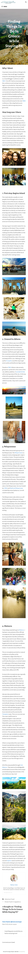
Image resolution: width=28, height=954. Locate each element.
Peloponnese (18, 452)
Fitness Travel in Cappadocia (13, 902)
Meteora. (21, 630)
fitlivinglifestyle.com (8, 892)
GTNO (5, 488)
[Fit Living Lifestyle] (8, 2)
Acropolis (9, 361)
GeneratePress (22, 951)
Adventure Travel (9, 899)
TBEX (3, 81)
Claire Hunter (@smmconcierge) (12, 922)
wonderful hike (20, 372)
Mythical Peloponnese (16, 488)
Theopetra (5, 714)
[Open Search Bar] (26, 2)
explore (9, 860)
